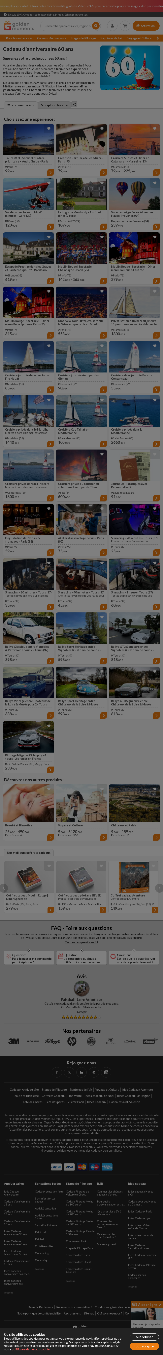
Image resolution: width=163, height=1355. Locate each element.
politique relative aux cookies (31, 1349)
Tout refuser (143, 1337)
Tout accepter (144, 1346)
